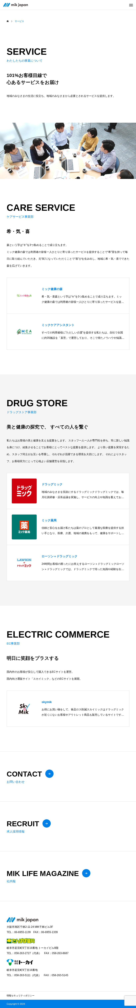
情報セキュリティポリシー (20, 995)
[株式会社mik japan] (15, 5)
